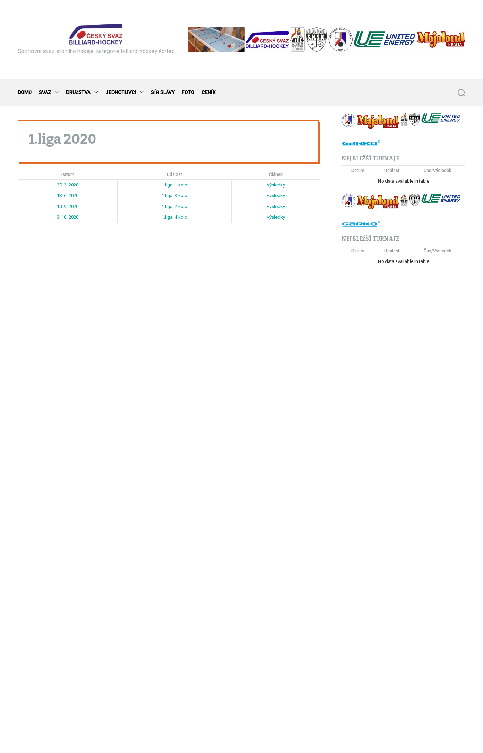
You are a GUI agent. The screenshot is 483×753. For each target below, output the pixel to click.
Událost (174, 174)
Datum (67, 174)
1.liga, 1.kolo (174, 185)
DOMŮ (25, 92)
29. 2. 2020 (67, 185)
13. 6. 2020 (67, 195)
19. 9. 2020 (67, 206)
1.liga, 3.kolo (174, 195)
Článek (276, 174)
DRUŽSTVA (78, 92)
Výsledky (276, 185)
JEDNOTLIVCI (120, 92)
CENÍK (209, 92)
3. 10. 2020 (67, 217)
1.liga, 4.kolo (174, 217)
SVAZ (45, 92)
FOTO (188, 92)
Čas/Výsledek (437, 170)
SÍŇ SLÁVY (163, 92)
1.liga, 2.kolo (174, 206)
